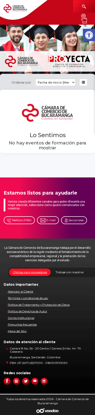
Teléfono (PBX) (21, 220)
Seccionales (76, 220)
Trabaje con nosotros (70, 272)
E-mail (51, 220)
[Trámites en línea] (84, 18)
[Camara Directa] (19, 10)
